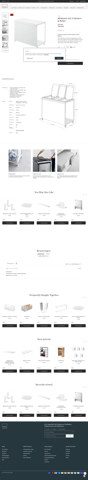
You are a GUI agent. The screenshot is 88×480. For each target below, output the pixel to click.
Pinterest (68, 453)
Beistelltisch (61, 360)
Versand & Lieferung (27, 451)
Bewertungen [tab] (41, 253)
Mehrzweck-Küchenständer (44, 316)
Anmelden (70, 435)
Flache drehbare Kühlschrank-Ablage (26, 214)
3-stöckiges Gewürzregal (78, 213)
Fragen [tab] (48, 253)
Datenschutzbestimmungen (50, 455)
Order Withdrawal (27, 457)
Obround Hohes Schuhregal (44, 360)
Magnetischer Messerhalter (44, 213)
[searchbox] (10, 263)
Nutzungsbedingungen (49, 457)
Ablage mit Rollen (27, 360)
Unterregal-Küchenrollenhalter (61, 316)
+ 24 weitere (5, 50)
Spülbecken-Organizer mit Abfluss (9, 316)
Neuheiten (4, 453)
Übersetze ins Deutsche (12, 275)
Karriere (46, 451)
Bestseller (4, 451)
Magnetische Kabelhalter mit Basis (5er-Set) (78, 361)
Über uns (4, 1)
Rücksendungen (26, 453)
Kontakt (25, 455)
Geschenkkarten (5, 457)
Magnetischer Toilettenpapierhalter (61, 214)
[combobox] (73, 264)
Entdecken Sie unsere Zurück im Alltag (46, 1)
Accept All (59, 58)
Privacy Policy (46, 54)
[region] (44, 55)
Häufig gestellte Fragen (28, 449)
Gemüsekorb (27, 316)
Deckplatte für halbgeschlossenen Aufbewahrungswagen (9, 362)
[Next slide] (86, 195)
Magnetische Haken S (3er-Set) (9, 213)
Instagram (68, 449)
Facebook (68, 451)
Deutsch (72, 1)
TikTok (67, 457)
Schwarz (73, 47)
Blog (8, 1)
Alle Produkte (5, 449)
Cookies (46, 459)
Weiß (68, 47)
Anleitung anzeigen (20, 130)
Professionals (47, 453)
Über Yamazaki (48, 449)
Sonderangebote (5, 455)
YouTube (67, 455)
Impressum (47, 461)
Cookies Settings (30, 58)
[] (83, 1)
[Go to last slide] (84, 195)
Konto (77, 1)
